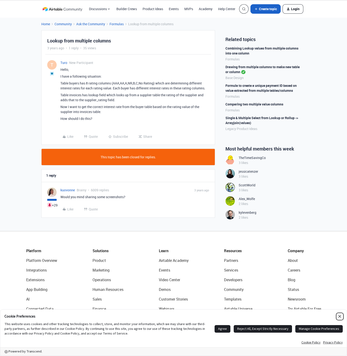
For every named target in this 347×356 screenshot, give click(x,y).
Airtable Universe (238, 308)
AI (28, 299)
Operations (102, 279)
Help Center (226, 9)
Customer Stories (173, 299)
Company (296, 250)
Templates (232, 299)
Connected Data (40, 308)
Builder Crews (126, 9)
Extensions (35, 279)
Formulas (117, 24)
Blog (291, 279)
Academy (205, 9)
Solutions (101, 250)
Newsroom (297, 299)
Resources (233, 250)
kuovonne (67, 190)
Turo (63, 62)
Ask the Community (90, 24)
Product (99, 260)
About (293, 260)
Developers (233, 279)
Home (45, 24)
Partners (231, 260)
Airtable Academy (174, 260)
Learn (164, 250)
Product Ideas (153, 9)
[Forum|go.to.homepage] (62, 9)
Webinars (166, 308)
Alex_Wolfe (247, 199)
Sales (97, 299)
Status (293, 289)
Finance (99, 308)
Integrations (36, 270)
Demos (165, 289)
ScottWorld (247, 185)
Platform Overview (41, 260)
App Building (36, 289)
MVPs (188, 9)
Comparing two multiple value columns (254, 104)
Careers (294, 270)
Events (174, 9)
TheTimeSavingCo (252, 157)
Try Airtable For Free (304, 308)
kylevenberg (247, 212)
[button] (265, 9)
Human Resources (108, 289)
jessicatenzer (248, 171)
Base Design (234, 77)
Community (63, 24)
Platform (33, 250)
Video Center (169, 279)
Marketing (101, 270)
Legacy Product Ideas (241, 128)
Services (231, 270)
